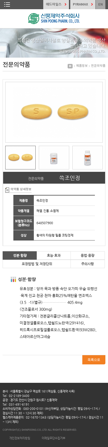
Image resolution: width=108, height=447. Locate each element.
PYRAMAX (80, 4)
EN (100, 4)
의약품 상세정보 (20, 189)
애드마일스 (54, 4)
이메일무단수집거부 (53, 438)
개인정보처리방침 (19, 438)
